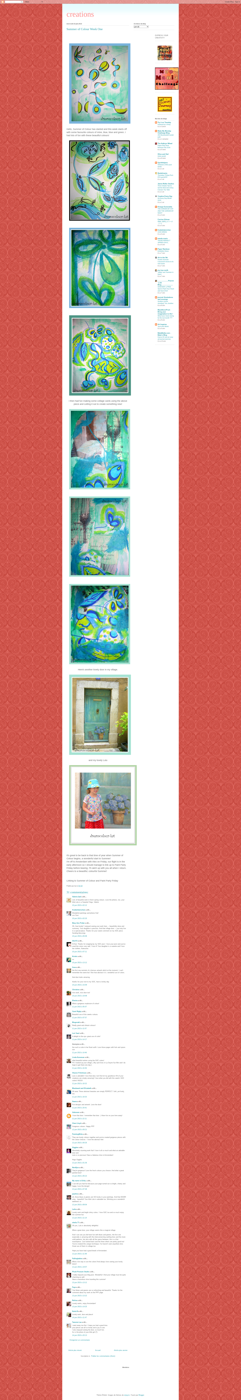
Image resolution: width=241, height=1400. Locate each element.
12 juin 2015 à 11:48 (79, 1254)
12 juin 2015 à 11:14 (79, 1218)
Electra (75, 1000)
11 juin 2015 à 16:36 (79, 1068)
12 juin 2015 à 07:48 (79, 1189)
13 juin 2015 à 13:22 (79, 1296)
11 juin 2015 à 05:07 (79, 1007)
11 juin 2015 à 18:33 (79, 1097)
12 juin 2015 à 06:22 (79, 1176)
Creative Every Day (165, 196)
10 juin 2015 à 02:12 (79, 905)
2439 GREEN (162, 232)
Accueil (98, 1350)
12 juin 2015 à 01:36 (79, 1163)
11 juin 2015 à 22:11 (79, 1119)
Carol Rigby (76, 1011)
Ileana (74, 1101)
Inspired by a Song (164, 124)
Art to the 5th (163, 258)
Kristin (74, 956)
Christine (75, 990)
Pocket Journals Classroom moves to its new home (165, 262)
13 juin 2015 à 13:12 (79, 1282)
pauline (75, 1194)
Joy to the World (163, 326)
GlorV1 (75, 941)
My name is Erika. (79, 1181)
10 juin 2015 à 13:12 (79, 962)
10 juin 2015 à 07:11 (79, 952)
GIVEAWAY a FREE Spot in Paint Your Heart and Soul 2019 (166, 289)
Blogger (141, 1395)
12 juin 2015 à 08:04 (79, 1205)
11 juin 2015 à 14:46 (79, 1052)
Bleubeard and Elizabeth (81, 1088)
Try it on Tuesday (164, 122)
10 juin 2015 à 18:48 (79, 996)
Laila (74, 1209)
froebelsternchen (78, 910)
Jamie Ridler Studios (166, 184)
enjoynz (127, 1395)
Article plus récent (75, 1350)
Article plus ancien (120, 1350)
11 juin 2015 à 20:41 (79, 1108)
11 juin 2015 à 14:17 (79, 1039)
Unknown (75, 1112)
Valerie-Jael (76, 897)
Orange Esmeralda (165, 207)
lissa (74, 967)
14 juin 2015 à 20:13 (79, 1335)
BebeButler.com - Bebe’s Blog (164, 334)
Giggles (75, 1147)
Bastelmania (162, 173)
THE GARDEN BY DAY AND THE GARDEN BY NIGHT (166, 211)
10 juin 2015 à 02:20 (79, 918)
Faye (74, 1287)
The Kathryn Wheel (165, 143)
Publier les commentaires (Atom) (103, 1356)
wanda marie (163, 238)
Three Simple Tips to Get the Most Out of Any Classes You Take (165, 188)
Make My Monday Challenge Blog (164, 132)
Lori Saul (75, 1033)
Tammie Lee (77, 1322)
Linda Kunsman (78, 1057)
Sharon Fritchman (79, 1073)
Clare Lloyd (76, 1123)
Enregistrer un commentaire (80, 1340)
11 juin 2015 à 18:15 (79, 1083)
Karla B (75, 1311)
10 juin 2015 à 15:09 (79, 985)
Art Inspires (162, 324)
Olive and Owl (163, 154)
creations (80, 14)
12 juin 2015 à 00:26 (79, 1143)
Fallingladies (77, 1258)
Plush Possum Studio (80, 1272)
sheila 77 (75, 1222)
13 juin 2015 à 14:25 (79, 1306)
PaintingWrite (77, 1134)
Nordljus (75, 1167)
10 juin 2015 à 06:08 (79, 936)
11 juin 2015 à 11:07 (79, 1028)
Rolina (74, 1300)
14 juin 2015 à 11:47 (79, 1317)
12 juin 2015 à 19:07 (79, 1267)
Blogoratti (76, 1022)
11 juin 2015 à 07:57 (79, 1018)
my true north (163, 270)
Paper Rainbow (163, 249)
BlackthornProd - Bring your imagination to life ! (165, 312)
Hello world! (162, 156)
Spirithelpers (163, 163)
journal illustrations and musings (165, 298)
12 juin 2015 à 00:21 (79, 1129)
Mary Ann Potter (78, 923)
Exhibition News (163, 251)
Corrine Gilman (164, 219)
